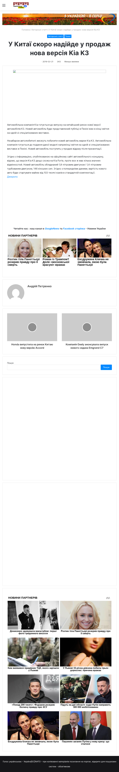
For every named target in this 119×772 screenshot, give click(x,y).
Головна (25, 29)
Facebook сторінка (74, 228)
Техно (68, 36)
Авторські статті (39, 29)
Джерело (12, 176)
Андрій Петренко (39, 286)
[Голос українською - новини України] (21, 5)
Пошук (10, 363)
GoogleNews (52, 228)
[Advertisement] (59, 205)
